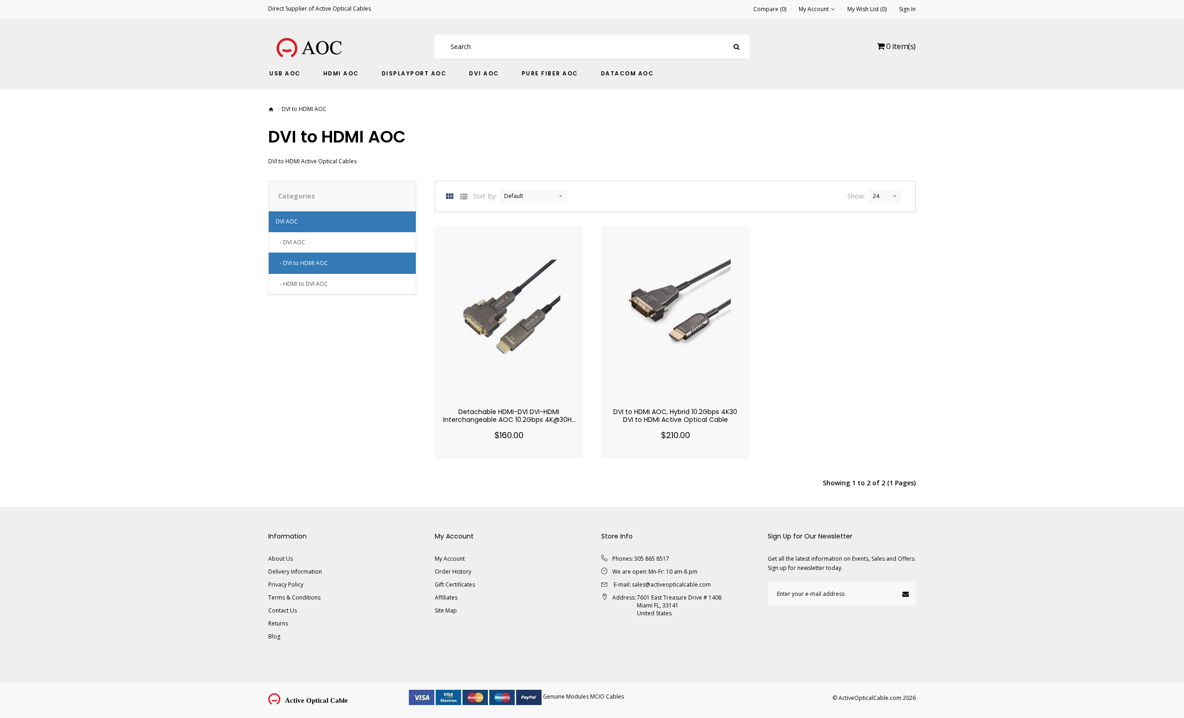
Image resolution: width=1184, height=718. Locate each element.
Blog (274, 636)
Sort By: (485, 196)
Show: (856, 196)
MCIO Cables (607, 696)
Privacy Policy (285, 584)
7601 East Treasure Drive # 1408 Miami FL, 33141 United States (679, 605)
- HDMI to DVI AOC (302, 284)
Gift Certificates (455, 584)
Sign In (907, 9)
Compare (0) (769, 9)
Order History (453, 572)
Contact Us (282, 610)
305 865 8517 (651, 559)
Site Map (446, 610)
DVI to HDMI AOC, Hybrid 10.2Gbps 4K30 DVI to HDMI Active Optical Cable (675, 415)
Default (513, 196)
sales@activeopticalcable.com (671, 584)
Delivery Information (295, 572)
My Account (450, 559)
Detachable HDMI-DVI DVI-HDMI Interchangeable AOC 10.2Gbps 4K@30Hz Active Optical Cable (509, 419)
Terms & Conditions (294, 597)
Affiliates (446, 597)
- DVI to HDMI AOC (302, 263)
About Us (280, 559)
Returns (278, 623)
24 (876, 196)
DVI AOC (287, 221)
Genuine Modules (566, 696)
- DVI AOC (290, 242)
